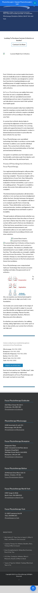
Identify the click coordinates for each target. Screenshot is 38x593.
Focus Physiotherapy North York (17, 489)
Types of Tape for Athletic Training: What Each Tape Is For (18, 564)
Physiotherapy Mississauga (15, 421)
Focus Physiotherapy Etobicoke (17, 400)
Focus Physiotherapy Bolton (16, 468)
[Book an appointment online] (33, 588)
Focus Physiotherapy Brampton (17, 441)
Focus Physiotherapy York (15, 509)
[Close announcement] (35, 3)
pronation (30, 225)
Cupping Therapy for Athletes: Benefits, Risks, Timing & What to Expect (18, 545)
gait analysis (29, 182)
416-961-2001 (16, 349)
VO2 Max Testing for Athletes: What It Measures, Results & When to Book (16, 557)
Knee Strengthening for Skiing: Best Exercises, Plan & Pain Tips (18, 551)
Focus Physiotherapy (12, 92)
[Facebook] (19, 580)
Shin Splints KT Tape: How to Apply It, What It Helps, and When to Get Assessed (18, 538)
